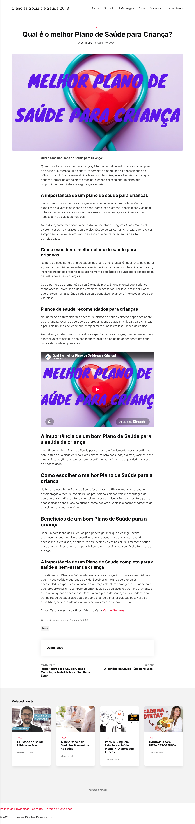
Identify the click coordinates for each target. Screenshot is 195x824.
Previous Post (65, 670)
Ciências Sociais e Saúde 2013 (40, 8)
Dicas (142, 8)
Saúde (96, 8)
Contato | (38, 809)
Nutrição (109, 8)
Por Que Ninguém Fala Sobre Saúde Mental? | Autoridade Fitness (119, 747)
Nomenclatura (174, 8)
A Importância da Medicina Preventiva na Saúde (75, 745)
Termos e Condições (58, 809)
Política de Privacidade (15, 809)
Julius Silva (86, 42)
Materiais (155, 8)
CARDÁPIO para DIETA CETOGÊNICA (162, 743)
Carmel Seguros (113, 610)
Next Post (129, 667)
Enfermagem (127, 8)
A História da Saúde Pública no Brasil (30, 743)
